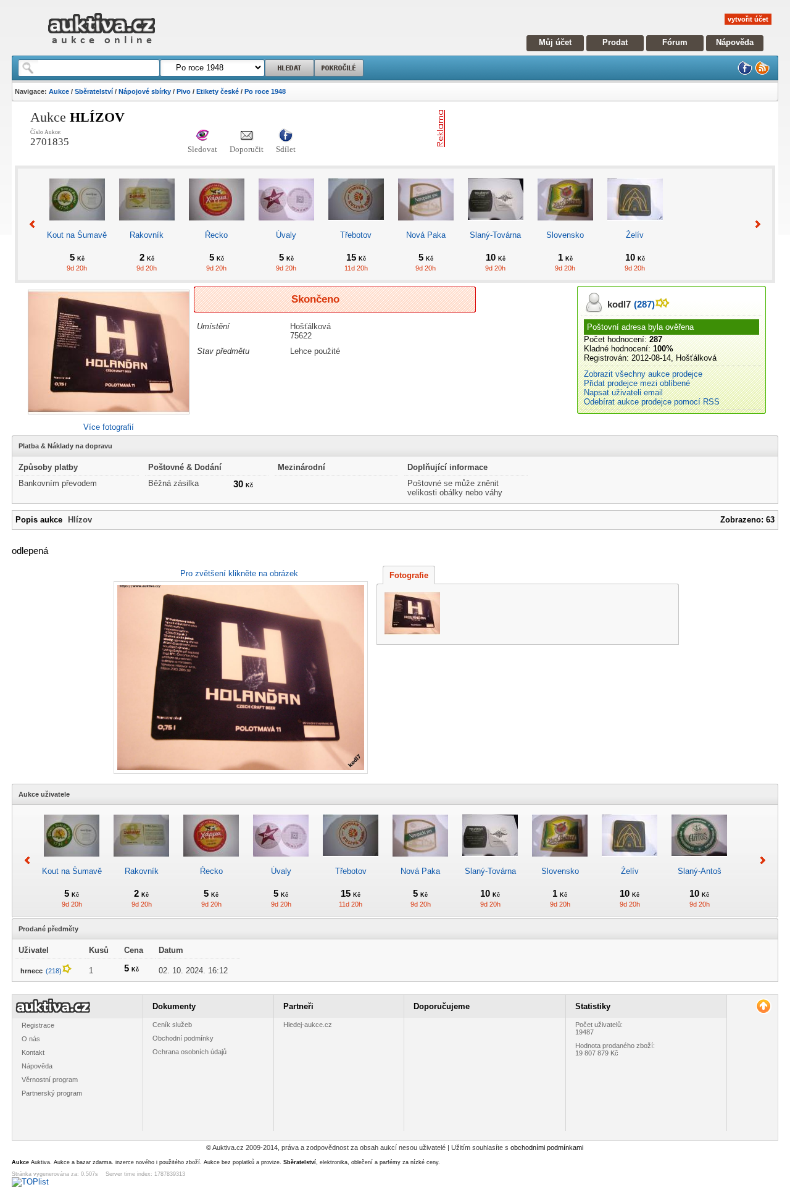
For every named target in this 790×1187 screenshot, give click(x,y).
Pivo (184, 91)
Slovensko (565, 235)
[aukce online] (102, 46)
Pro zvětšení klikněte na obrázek (239, 573)
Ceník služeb (172, 1024)
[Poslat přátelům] (247, 136)
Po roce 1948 (265, 91)
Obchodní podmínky (183, 1038)
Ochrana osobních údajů (189, 1051)
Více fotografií (108, 427)
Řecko (216, 235)
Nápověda (735, 42)
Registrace (38, 1025)
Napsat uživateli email (623, 392)
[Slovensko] (565, 225)
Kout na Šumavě (77, 235)
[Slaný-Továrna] (495, 225)
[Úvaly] (286, 225)
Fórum (675, 42)
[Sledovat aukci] (202, 136)
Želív (635, 235)
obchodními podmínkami (546, 1147)
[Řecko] (216, 225)
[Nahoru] (763, 1006)
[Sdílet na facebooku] (286, 136)
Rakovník (147, 235)
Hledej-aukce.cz (307, 1024)
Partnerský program (52, 1093)
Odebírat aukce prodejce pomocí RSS (652, 401)
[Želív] (635, 225)
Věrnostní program (50, 1079)
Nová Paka (426, 235)
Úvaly (286, 235)
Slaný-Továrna (495, 235)
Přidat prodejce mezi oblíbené (637, 383)
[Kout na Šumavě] (77, 225)
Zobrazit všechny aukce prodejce (643, 374)
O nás (31, 1038)
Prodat (615, 42)
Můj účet (555, 42)
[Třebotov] (356, 225)
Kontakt (33, 1052)
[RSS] (762, 72)
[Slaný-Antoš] (699, 861)
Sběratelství (94, 91)
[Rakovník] (147, 225)
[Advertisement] (594, 128)
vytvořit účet (748, 19)
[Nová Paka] (426, 225)
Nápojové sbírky (144, 91)
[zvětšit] (239, 677)
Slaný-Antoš (699, 871)
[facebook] (745, 72)
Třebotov (356, 235)
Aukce (59, 91)
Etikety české (217, 91)
